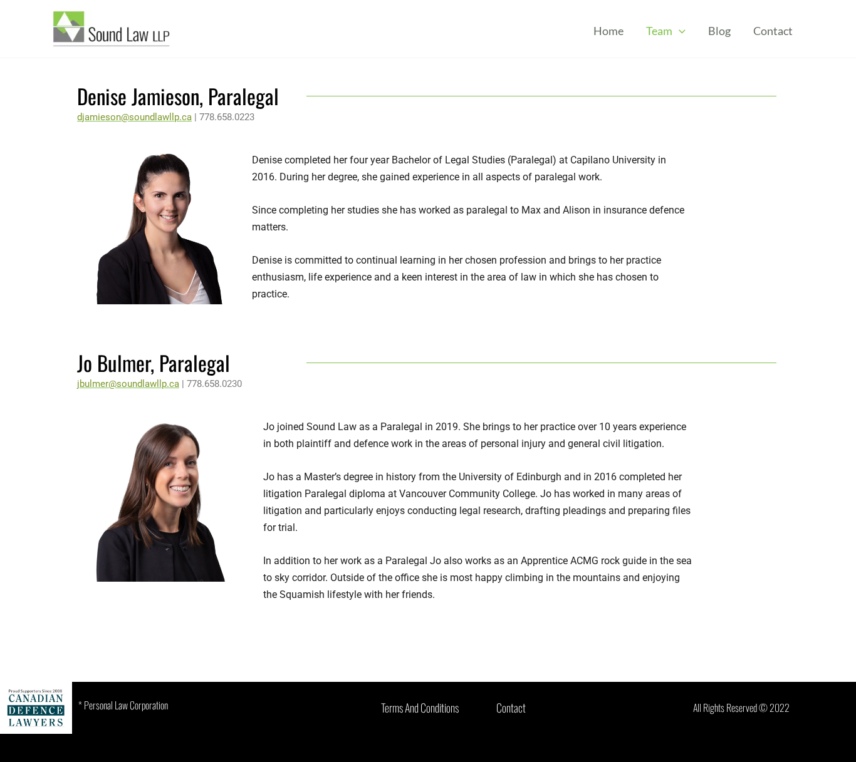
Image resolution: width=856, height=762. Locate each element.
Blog (719, 31)
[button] (679, 31)
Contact (773, 31)
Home (608, 31)
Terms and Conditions (420, 707)
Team (659, 31)
